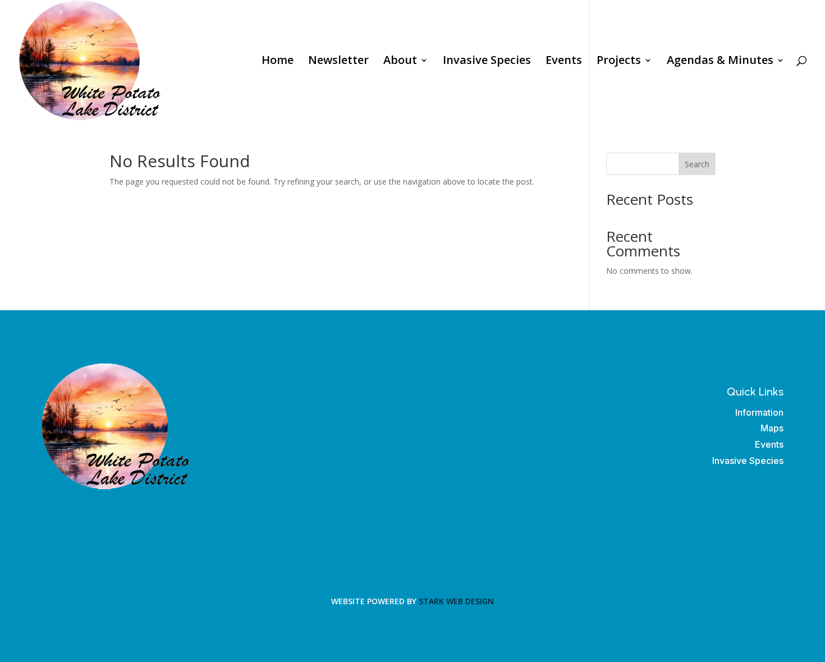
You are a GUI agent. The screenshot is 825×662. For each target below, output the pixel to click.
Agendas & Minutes (720, 61)
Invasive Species (487, 61)
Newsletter (338, 61)
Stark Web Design (456, 601)
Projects (619, 61)
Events (564, 61)
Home (278, 61)
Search (697, 164)
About (400, 61)
